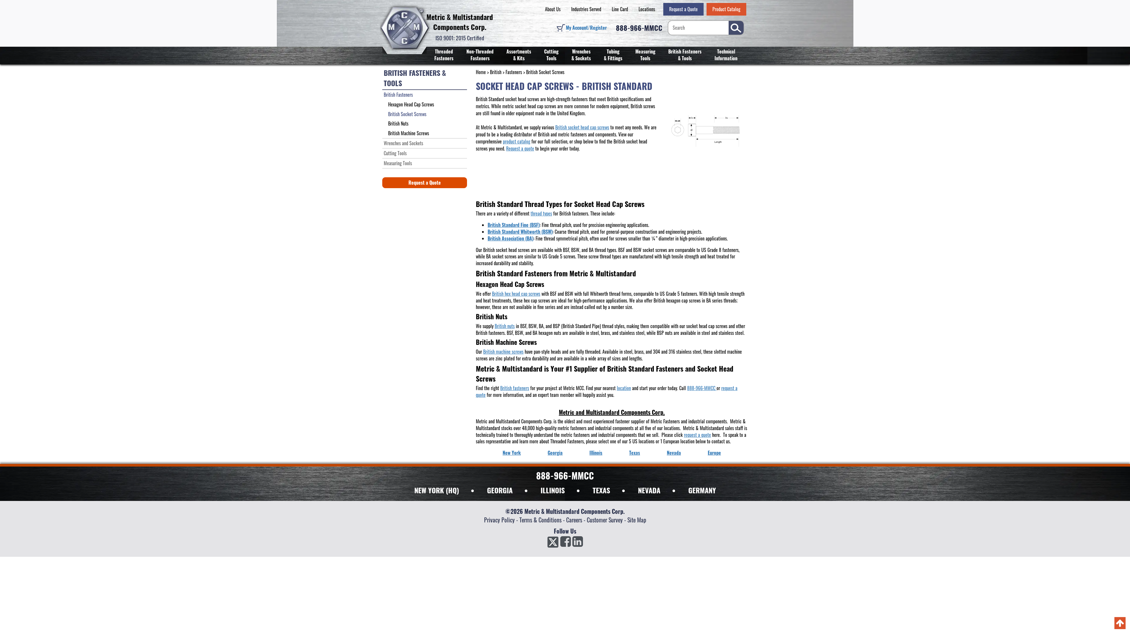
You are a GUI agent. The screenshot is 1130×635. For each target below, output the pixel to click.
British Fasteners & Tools (685, 55)
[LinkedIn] (577, 543)
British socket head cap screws (582, 127)
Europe (714, 452)
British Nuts (398, 123)
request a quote (697, 434)
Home (481, 72)
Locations (647, 9)
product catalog (516, 141)
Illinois (595, 452)
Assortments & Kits (518, 55)
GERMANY (702, 490)
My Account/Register (586, 27)
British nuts (505, 326)
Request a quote (520, 148)
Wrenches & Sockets (581, 55)
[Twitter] (553, 543)
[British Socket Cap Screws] (706, 132)
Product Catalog (726, 9)
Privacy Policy (499, 519)
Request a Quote (683, 9)
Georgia (555, 452)
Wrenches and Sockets (403, 143)
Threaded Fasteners (443, 55)
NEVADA (649, 490)
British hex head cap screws (516, 293)
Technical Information (725, 55)
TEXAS (601, 490)
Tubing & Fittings (613, 55)
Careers (574, 519)
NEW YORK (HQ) (436, 490)
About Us (553, 9)
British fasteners (514, 388)
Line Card (620, 9)
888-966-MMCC (639, 27)
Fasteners (514, 72)
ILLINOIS (553, 490)
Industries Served (586, 9)
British (495, 72)
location (624, 388)
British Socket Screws (407, 114)
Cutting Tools (551, 55)
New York (512, 452)
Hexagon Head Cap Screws (411, 104)
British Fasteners (398, 94)
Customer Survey (605, 519)
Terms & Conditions (540, 519)
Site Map (636, 519)
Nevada (674, 452)
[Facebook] (565, 543)
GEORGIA (500, 490)
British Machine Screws (408, 133)
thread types (541, 213)
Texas (634, 452)
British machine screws (503, 351)
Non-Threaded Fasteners (479, 55)
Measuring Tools (645, 55)
